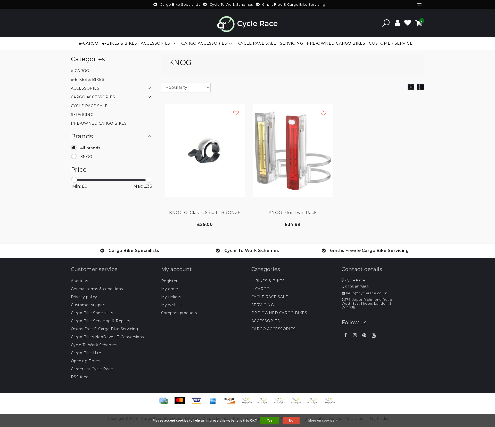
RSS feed (80, 377)
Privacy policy (84, 297)
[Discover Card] (231, 403)
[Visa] (198, 403)
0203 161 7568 (356, 287)
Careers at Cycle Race (92, 369)
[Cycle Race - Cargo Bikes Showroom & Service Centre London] (248, 23)
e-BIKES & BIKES (268, 281)
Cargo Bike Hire (86, 353)
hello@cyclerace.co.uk (366, 293)
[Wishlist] (407, 23)
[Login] (397, 23)
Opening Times (85, 361)
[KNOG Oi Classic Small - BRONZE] (205, 150)
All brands (90, 148)
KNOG (86, 156)
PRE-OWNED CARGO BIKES (279, 313)
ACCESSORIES (265, 321)
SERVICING (262, 305)
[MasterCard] (181, 403)
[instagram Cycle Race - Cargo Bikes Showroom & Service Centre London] (355, 335)
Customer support (88, 305)
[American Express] (215, 403)
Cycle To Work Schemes (94, 345)
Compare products (179, 313)
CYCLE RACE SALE (269, 297)
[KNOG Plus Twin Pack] (293, 150)
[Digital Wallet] (281, 403)
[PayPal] (298, 403)
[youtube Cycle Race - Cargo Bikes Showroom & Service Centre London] (373, 335)
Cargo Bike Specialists (92, 313)
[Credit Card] (165, 403)
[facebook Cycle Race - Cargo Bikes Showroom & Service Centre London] (345, 335)
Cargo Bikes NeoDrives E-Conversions (107, 337)
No (291, 420)
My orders (170, 289)
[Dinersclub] (264, 403)
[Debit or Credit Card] (330, 403)
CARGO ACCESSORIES (273, 329)
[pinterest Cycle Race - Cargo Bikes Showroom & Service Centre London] (364, 335)
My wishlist (171, 305)
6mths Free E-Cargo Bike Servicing (104, 329)
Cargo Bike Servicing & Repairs (100, 321)
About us (79, 281)
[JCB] (248, 403)
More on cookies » (322, 420)
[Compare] (420, 4)
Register (169, 281)
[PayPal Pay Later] (314, 403)
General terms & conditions (97, 289)
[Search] (386, 23)
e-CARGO (260, 289)
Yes (270, 420)
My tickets (171, 297)
